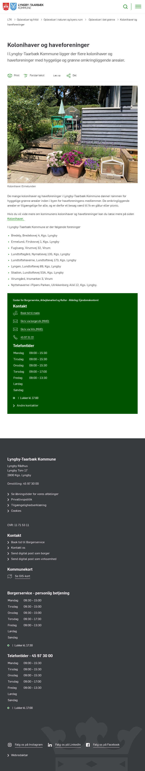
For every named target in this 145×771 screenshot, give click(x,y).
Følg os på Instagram (29, 744)
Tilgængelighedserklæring (28, 505)
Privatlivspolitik (21, 499)
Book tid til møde (30, 313)
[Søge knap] (125, 7)
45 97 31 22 (27, 337)
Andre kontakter (27, 405)
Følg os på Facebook (106, 744)
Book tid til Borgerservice (28, 542)
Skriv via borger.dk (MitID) (35, 321)
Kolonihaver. (15, 218)
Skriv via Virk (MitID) (32, 329)
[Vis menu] (138, 7)
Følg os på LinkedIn (68, 744)
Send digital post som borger (30, 553)
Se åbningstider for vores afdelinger (35, 494)
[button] (54, 75)
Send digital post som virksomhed (33, 559)
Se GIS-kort (22, 576)
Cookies (16, 510)
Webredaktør (19, 755)
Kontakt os (18, 547)
